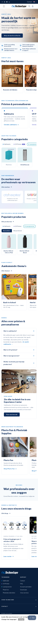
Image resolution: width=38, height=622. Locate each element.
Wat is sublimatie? (10, 331)
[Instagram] (4, 2)
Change (21, 619)
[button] (4, 6)
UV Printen (20, 144)
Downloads (23, 589)
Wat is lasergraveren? (11, 356)
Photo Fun (6, 589)
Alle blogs (4, 513)
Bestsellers (6, 230)
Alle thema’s (5, 271)
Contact (29, 2)
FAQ (21, 583)
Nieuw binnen (17, 230)
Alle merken (5, 187)
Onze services (24, 593)
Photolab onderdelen (9, 593)
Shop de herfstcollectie (12, 35)
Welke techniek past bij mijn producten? (14, 363)
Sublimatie (7, 144)
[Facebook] (2, 2)
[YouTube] (7, 2)
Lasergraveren (30, 226)
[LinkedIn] (9, 2)
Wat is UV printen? (10, 350)
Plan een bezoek (11, 414)
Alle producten (6, 221)
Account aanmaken (26, 587)
